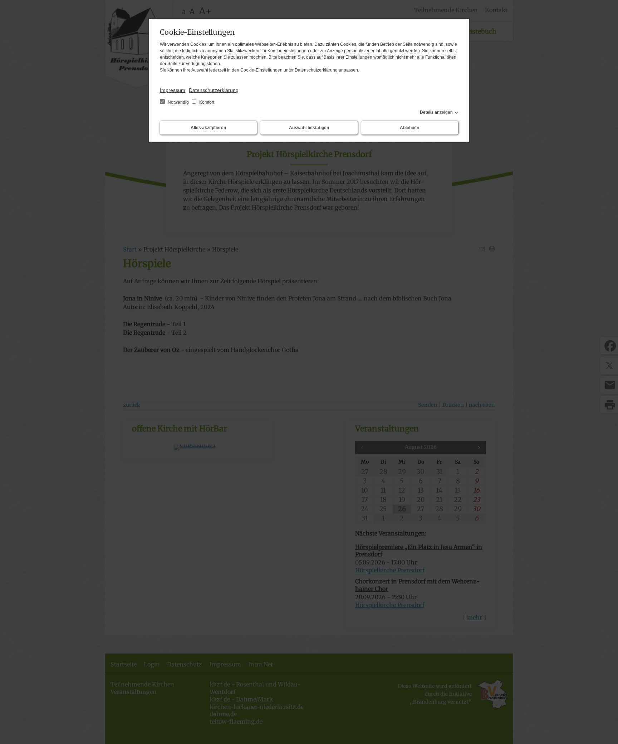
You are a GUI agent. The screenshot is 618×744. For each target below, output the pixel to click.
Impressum (172, 90)
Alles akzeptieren (208, 127)
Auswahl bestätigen (309, 127)
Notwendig (178, 102)
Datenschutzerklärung (214, 90)
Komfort (206, 102)
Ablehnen (409, 127)
